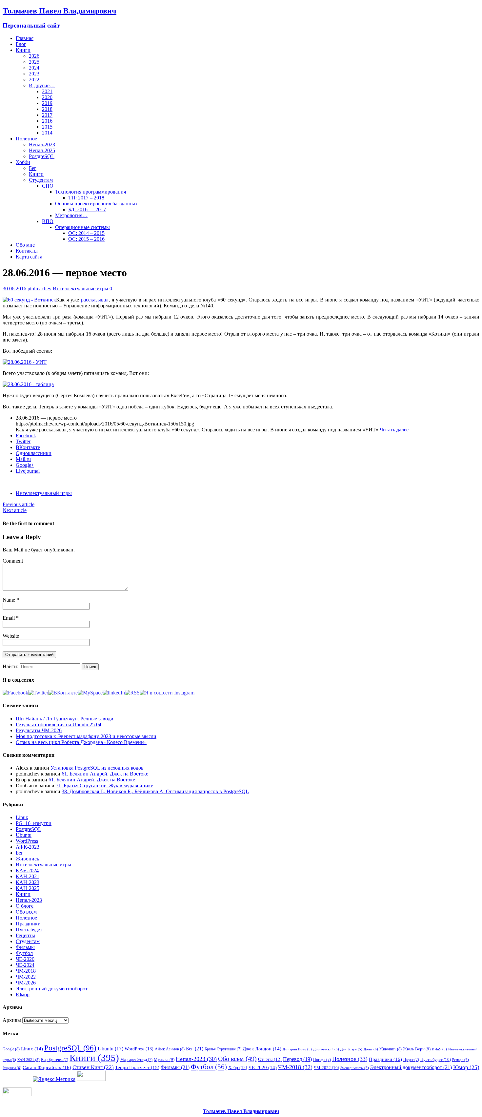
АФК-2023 (27, 847)
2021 (47, 91)
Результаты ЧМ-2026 (39, 730)
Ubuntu (23, 835)
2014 (47, 132)
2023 (34, 73)
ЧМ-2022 (26, 977)
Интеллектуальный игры (44, 493)
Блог (21, 44)
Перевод (297, 1059)
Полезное (26, 138)
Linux (22, 817)
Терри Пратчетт (137, 1067)
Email (9, 618)
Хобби (23, 162)
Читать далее (394, 429)
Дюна (371, 1049)
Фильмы (25, 947)
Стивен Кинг (93, 1067)
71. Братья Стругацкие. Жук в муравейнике (104, 785)
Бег (32, 168)
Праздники (28, 923)
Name (9, 600)
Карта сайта (29, 256)
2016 (47, 121)
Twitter (23, 441)
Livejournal (28, 471)
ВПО (47, 221)
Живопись (27, 858)
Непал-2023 (42, 144)
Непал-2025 (42, 150)
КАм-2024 (27, 870)
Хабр (237, 1067)
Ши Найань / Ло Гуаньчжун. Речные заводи (64, 718)
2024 (34, 68)
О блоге (24, 906)
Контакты (27, 251)
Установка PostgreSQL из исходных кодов (97, 768)
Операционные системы (82, 227)
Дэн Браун (351, 1049)
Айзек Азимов (170, 1049)
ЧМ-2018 (26, 971)
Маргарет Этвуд (136, 1059)
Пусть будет (29, 929)
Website (11, 636)
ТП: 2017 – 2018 (86, 197)
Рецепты (25, 935)
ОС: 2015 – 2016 (86, 239)
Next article (15, 510)
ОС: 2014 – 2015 (86, 233)
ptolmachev (39, 288)
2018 (47, 109)
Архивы (12, 1020)
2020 (47, 97)
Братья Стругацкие (223, 1049)
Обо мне (25, 245)
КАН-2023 (27, 882)
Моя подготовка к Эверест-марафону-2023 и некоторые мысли (86, 736)
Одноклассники (33, 453)
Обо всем (26, 912)
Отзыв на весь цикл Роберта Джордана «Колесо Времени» (81, 742)
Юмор (23, 994)
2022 (34, 79)
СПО (47, 186)
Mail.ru (23, 459)
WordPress (27, 841)
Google (11, 1049)
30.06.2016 (14, 288)
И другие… (42, 85)
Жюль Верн (417, 1048)
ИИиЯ (439, 1049)
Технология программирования (90, 192)
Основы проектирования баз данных (96, 203)
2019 (47, 103)
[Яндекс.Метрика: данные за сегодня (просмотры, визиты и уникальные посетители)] (54, 1079)
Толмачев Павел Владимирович (241, 1111)
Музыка (164, 1059)
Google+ (25, 465)
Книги (23, 50)
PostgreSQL (41, 156)
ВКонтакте (28, 447)
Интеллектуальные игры (80, 288)
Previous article (18, 504)
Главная (24, 38)
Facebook (26, 435)
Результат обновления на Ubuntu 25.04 (58, 724)
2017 (47, 115)
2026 (34, 56)
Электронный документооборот (52, 988)
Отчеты (270, 1059)
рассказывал (95, 299)
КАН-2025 (27, 888)
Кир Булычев (54, 1059)
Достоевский (326, 1049)
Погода (322, 1059)
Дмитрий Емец (297, 1049)
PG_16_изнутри (33, 823)
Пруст (411, 1059)
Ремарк (460, 1060)
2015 (47, 127)
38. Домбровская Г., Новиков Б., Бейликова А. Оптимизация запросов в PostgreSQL (155, 791)
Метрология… (71, 215)
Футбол (24, 953)
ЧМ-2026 (26, 982)
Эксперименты (354, 1068)
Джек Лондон (262, 1048)
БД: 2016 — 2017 (87, 209)
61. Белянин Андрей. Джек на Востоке (105, 773)
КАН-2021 (27, 876)
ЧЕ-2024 (25, 965)
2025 (34, 62)
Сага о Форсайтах (47, 1067)
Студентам (41, 180)
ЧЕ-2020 (25, 959)
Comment (13, 561)
